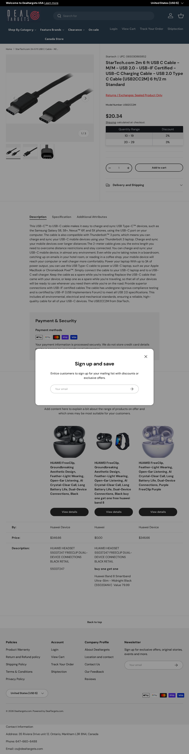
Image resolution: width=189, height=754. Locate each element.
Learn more (51, 3)
